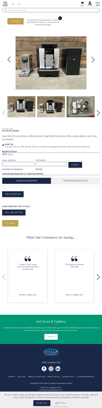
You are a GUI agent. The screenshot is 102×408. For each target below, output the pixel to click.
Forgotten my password (12, 169)
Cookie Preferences (85, 377)
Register (39, 169)
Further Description (75, 181)
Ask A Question (12, 194)
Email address (9, 160)
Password (41, 160)
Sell (19, 4)
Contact (11, 377)
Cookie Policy (68, 377)
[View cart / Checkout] (82, 3)
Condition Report (26, 181)
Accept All (42, 403)
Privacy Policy (53, 377)
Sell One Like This (13, 212)
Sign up (51, 337)
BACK (17, 21)
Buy (13, 4)
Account (22, 377)
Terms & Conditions (36, 377)
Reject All (60, 403)
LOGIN (89, 6)
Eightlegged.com (56, 390)
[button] (9, 60)
